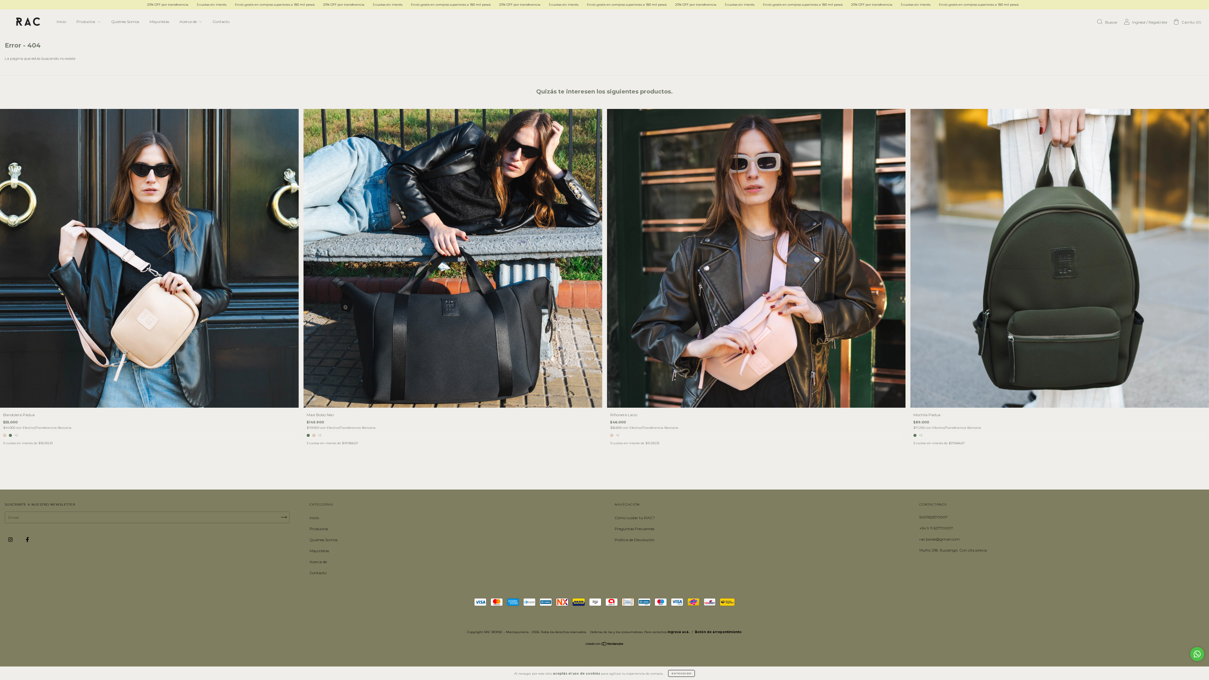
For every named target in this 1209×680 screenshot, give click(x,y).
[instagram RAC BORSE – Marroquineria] (11, 539)
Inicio (61, 21)
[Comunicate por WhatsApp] (1197, 654)
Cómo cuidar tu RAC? (635, 517)
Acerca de (188, 21)
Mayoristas (159, 21)
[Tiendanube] (604, 644)
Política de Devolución (635, 539)
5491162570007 (933, 517)
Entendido (681, 673)
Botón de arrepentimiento (718, 632)
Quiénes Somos (125, 21)
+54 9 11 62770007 (936, 528)
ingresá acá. (678, 632)
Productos (86, 21)
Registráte (1158, 22)
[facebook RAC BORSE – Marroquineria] (27, 539)
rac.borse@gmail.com (939, 539)
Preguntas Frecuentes (634, 528)
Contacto (221, 21)
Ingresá (1138, 22)
